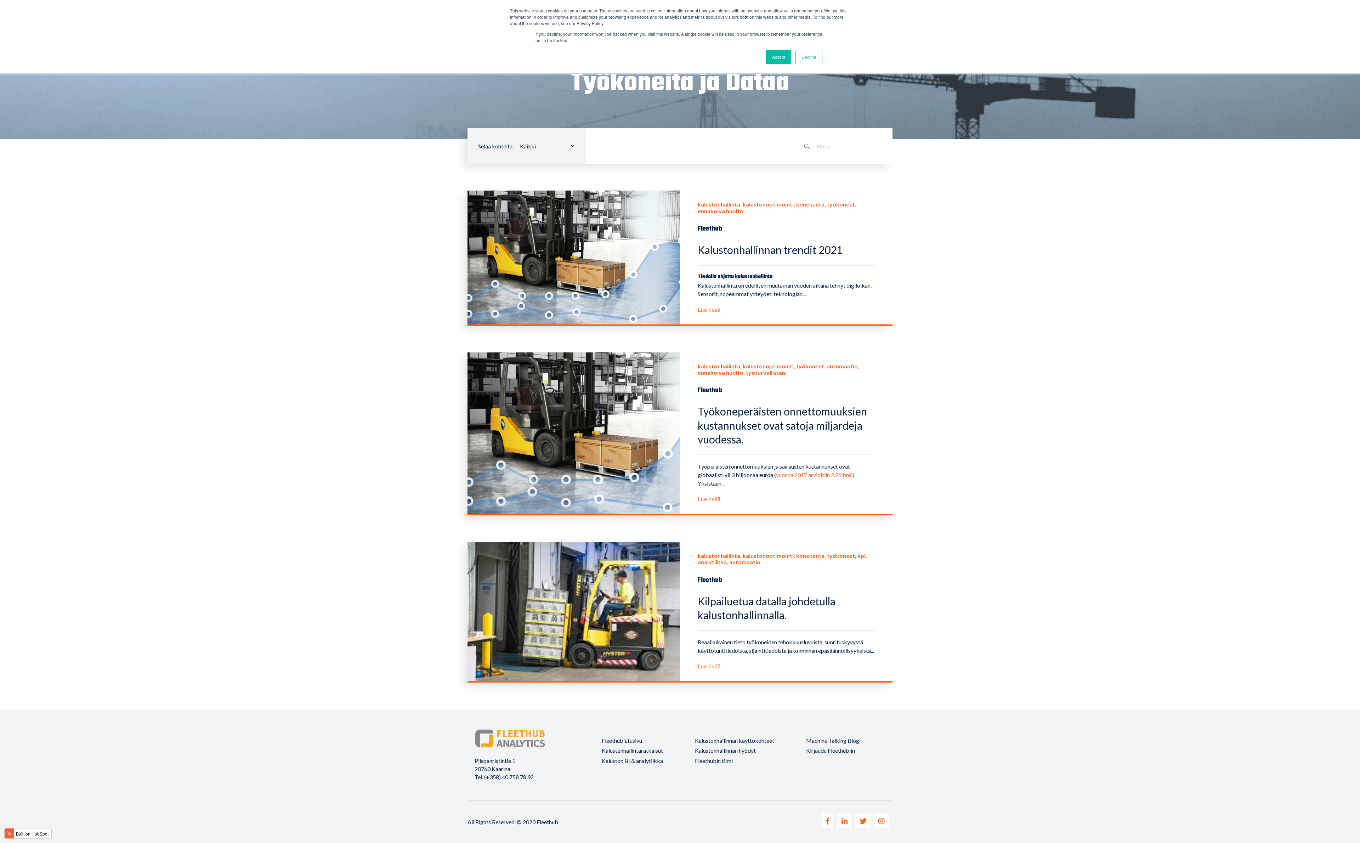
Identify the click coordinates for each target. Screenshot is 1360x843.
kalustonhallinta (719, 204)
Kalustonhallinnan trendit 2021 (770, 249)
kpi (861, 555)
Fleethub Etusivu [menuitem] (622, 740)
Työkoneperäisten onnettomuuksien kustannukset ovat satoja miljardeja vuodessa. (782, 425)
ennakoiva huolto (720, 211)
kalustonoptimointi (768, 204)
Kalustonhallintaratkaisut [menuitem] (632, 750)
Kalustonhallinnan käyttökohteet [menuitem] (734, 740)
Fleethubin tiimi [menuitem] (714, 760)
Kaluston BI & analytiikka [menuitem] (632, 760)
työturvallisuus (766, 372)
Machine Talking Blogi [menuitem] (833, 740)
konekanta (810, 204)
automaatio (842, 366)
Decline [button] (808, 57)
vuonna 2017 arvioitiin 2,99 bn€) (815, 474)
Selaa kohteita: (496, 146)
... (723, 483)
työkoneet (841, 204)
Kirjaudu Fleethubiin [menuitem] (830, 750)
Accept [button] (778, 57)
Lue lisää (709, 309)
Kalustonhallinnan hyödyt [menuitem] (725, 750)
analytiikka (712, 562)
